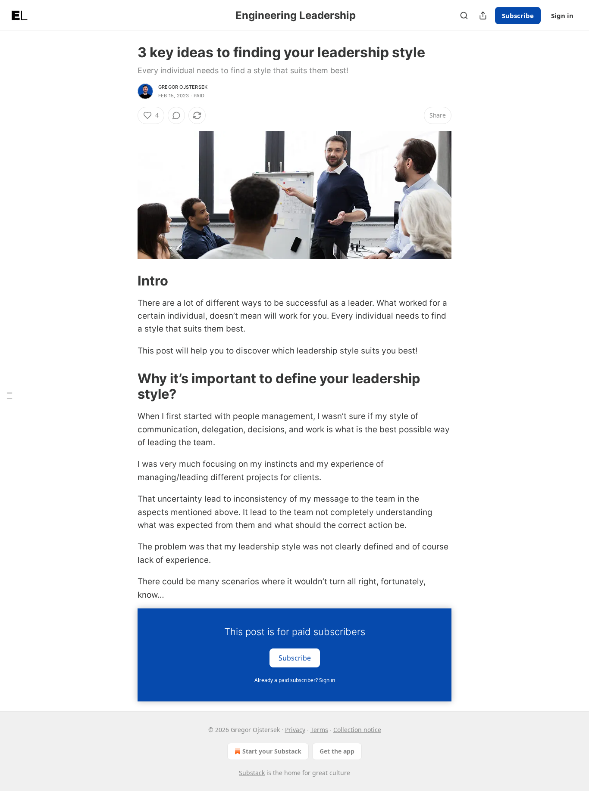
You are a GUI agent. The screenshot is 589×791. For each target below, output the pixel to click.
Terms (319, 730)
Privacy (295, 730)
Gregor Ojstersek (182, 87)
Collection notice (357, 730)
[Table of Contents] (9, 395)
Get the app (337, 751)
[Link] (125, 280)
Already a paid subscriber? (294, 680)
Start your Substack (271, 751)
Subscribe (518, 15)
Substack (252, 773)
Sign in (562, 15)
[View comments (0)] (176, 115)
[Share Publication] (483, 15)
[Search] (464, 15)
